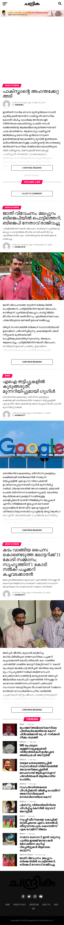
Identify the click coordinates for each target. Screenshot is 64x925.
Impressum (34, 904)
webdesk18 (20, 247)
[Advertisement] (32, 50)
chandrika (19, 105)
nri (33, 908)
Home (7, 904)
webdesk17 (20, 415)
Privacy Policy (19, 904)
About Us (46, 904)
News (56, 904)
